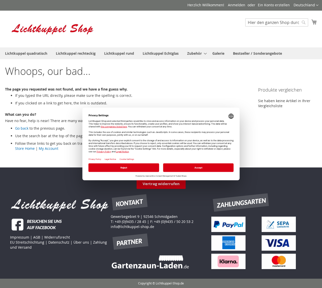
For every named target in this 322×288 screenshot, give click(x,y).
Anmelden (236, 5)
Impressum (19, 237)
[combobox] (276, 22)
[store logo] (53, 28)
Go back (21, 128)
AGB (36, 237)
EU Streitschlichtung (27, 242)
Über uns (81, 242)
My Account (48, 148)
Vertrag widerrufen (161, 183)
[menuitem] (26, 53)
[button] (306, 5)
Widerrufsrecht (57, 237)
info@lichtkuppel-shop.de (132, 226)
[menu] (161, 53)
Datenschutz (58, 242)
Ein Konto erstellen (274, 5)
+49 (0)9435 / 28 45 (130, 221)
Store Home (25, 148)
